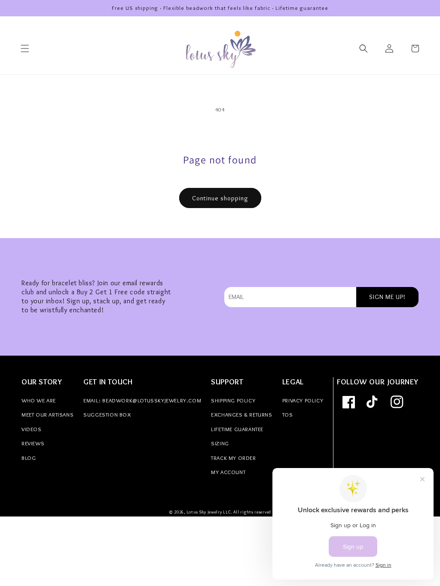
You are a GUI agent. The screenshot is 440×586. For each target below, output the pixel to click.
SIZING (220, 443)
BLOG (28, 457)
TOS (287, 414)
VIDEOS (31, 429)
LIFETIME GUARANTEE (237, 429)
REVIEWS (32, 443)
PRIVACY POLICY (302, 400)
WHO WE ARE (38, 400)
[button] (25, 48)
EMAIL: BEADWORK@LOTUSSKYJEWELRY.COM (142, 400)
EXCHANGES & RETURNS (241, 414)
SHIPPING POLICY (233, 400)
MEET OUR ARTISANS (47, 414)
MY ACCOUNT (228, 471)
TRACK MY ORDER (233, 457)
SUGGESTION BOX (107, 414)
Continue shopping (220, 198)
